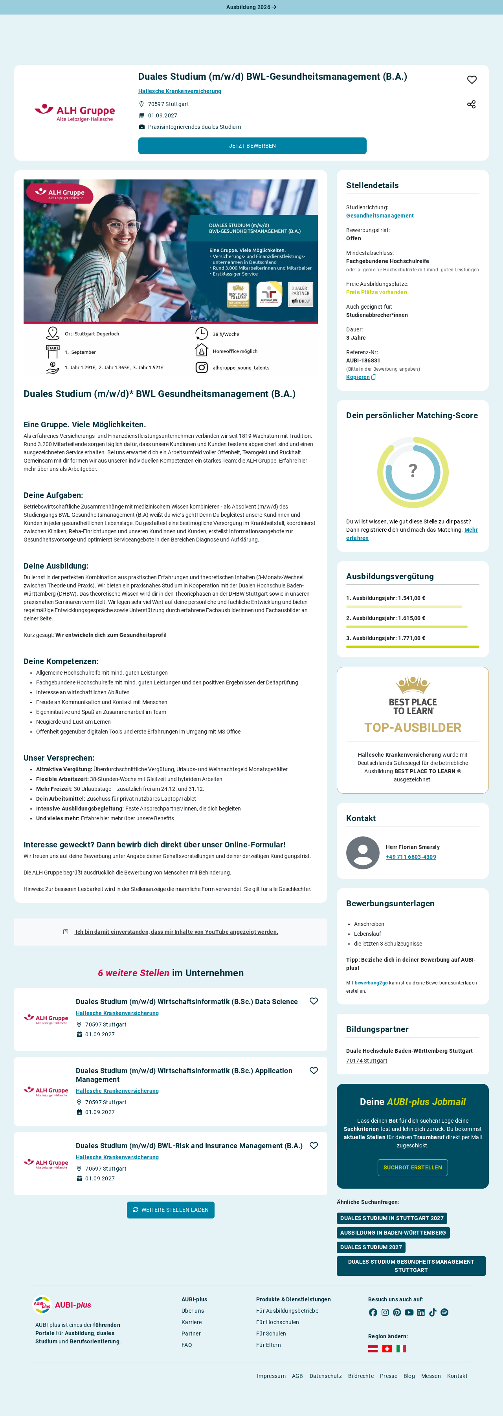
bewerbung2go (371, 983)
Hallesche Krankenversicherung (180, 91)
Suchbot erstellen (413, 1167)
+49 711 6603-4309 (411, 857)
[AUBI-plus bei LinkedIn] (421, 1312)
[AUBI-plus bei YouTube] (409, 1312)
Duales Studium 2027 (371, 1247)
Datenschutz (326, 1376)
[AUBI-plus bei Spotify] (445, 1312)
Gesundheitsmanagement (380, 215)
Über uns (193, 1311)
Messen (431, 1376)
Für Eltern (268, 1345)
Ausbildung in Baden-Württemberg (393, 1232)
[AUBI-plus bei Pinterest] (397, 1312)
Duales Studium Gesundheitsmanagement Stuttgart (411, 1266)
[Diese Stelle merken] (472, 80)
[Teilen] (471, 105)
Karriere (192, 1322)
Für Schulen (271, 1333)
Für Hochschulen (277, 1322)
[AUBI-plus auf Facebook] (373, 1312)
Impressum (271, 1376)
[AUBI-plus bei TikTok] (433, 1312)
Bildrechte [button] (361, 1376)
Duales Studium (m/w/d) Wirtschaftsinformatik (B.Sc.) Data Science (187, 1001)
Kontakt (457, 1376)
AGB (297, 1376)
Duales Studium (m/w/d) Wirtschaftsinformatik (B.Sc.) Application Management (184, 1075)
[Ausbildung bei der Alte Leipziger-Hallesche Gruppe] (75, 112)
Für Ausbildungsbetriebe (287, 1311)
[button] (252, 145)
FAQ (187, 1345)
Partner (191, 1333)
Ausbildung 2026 (249, 7)
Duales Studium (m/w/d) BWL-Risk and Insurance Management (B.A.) (189, 1146)
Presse (388, 1376)
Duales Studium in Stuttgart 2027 (392, 1218)
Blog (409, 1376)
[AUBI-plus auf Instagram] (385, 1312)
